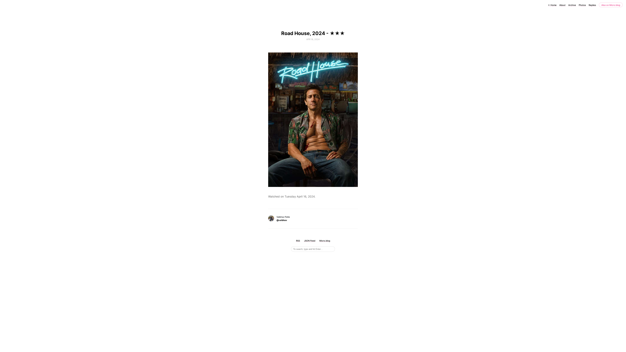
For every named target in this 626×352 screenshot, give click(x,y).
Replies (592, 5)
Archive (572, 5)
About (562, 5)
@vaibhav (281, 220)
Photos (582, 5)
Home (552, 5)
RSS (298, 240)
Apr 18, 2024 (313, 39)
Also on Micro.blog (610, 5)
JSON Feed (309, 240)
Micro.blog (324, 240)
